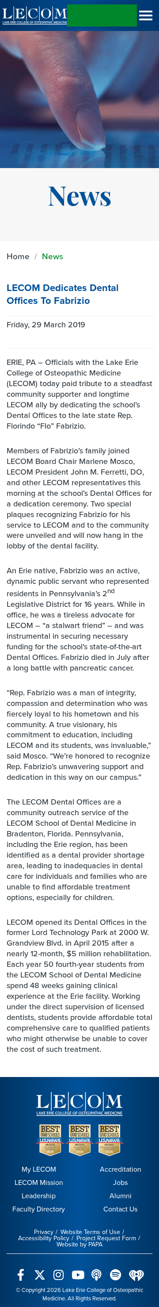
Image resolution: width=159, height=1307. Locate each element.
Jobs (120, 1182)
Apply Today (102, 15)
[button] (145, 15)
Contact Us (120, 1209)
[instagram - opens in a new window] (58, 1269)
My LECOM (39, 1169)
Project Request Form (106, 1238)
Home (18, 256)
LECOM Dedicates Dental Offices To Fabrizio (63, 294)
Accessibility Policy (43, 1238)
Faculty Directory (38, 1209)
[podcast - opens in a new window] (96, 1269)
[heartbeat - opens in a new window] (136, 1270)
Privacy (43, 1232)
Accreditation (120, 1169)
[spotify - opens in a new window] (115, 1269)
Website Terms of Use (90, 1232)
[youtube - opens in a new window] (77, 1269)
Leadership (39, 1196)
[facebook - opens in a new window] (20, 1269)
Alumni (121, 1196)
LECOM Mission (39, 1182)
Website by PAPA (79, 1244)
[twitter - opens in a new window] (39, 1269)
